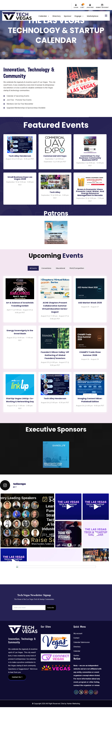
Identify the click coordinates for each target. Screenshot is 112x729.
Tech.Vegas (17, 16)
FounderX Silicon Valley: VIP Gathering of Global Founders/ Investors (55, 355)
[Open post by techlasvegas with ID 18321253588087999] (68, 507)
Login (76, 7)
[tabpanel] (56, 343)
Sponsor (67, 16)
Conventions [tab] (46, 268)
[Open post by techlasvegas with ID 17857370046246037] (96, 534)
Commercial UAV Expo (54, 156)
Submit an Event (102, 7)
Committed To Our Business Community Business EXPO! (90, 158)
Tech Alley (55, 192)
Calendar (42, 16)
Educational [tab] (60, 268)
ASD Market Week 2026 (90, 302)
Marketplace (92, 16)
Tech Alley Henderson (20, 156)
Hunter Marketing (73, 704)
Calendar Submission (82, 642)
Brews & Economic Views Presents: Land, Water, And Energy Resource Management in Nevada (90, 192)
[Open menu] (105, 15)
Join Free (90, 7)
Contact (76, 638)
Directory (56, 16)
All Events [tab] (33, 268)
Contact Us (16, 677)
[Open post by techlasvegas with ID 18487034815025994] (27, 520)
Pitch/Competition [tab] (77, 268)
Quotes (76, 656)
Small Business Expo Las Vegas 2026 (20, 178)
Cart (82, 6)
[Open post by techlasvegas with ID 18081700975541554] (68, 534)
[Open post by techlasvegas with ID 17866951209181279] (96, 507)
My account (78, 634)
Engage (78, 16)
